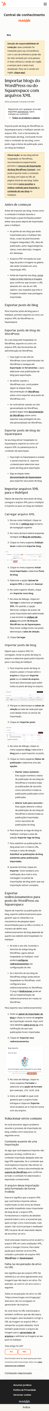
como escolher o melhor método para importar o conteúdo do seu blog (23, 188)
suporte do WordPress (16, 1172)
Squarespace (26, 1258)
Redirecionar (26, 991)
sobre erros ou (31, 1025)
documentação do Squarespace (25, 477)
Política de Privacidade (24, 1390)
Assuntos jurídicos (22, 1385)
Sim (11, 1352)
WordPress (33, 391)
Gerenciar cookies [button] (22, 1395)
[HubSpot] (4, 4)
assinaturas (23, 111)
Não (24, 1352)
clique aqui (19, 72)
